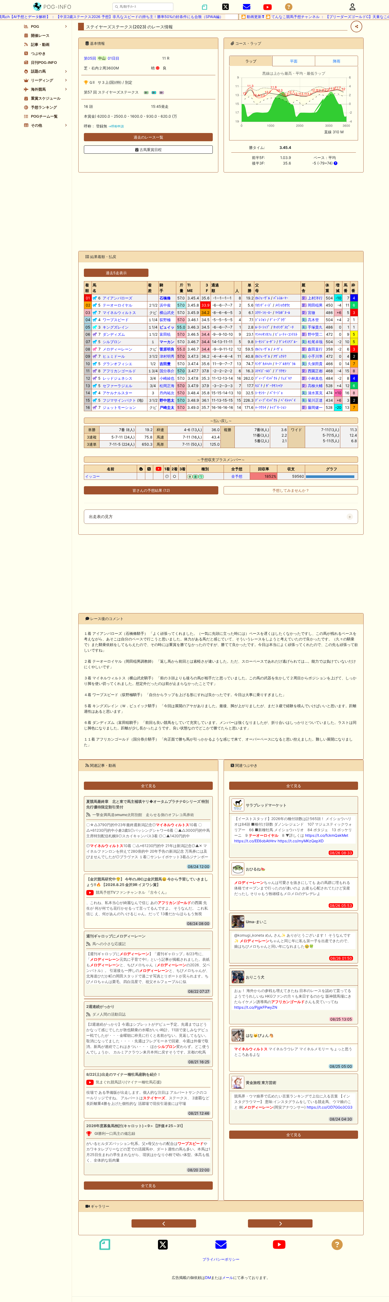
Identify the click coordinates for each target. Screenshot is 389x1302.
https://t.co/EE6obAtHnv (255, 841)
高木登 (312, 319)
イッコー (92, 476)
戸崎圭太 (167, 407)
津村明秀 (167, 356)
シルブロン (112, 341)
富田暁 (165, 334)
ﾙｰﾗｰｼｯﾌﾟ (262, 327)
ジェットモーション (119, 407)
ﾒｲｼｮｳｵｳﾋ (282, 305)
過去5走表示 (116, 273)
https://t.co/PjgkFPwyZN (255, 1007)
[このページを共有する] (356, 26)
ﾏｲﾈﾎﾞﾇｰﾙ (282, 312)
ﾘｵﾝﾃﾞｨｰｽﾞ (263, 305)
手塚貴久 (312, 327)
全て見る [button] (148, 785)
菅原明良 (167, 349)
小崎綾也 (167, 378)
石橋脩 (165, 298)
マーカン (167, 341)
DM (208, 1277)
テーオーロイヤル (117, 305)
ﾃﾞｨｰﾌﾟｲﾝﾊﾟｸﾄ (266, 378)
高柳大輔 (312, 385)
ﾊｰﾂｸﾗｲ (260, 407)
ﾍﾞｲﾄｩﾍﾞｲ (288, 400)
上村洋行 (312, 298)
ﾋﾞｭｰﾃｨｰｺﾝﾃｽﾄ (286, 334)
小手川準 (312, 356)
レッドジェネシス (117, 378)
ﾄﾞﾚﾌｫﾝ (260, 319)
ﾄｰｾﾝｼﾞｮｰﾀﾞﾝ (265, 341)
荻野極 (165, 319)
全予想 (236, 476)
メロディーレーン (117, 349)
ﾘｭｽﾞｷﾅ (286, 378)
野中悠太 (167, 400)
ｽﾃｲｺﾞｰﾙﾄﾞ (263, 371)
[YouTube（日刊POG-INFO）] (267, 7)
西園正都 (312, 371)
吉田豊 (165, 363)
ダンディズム (114, 334)
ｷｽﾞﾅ (259, 385)
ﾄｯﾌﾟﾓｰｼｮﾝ (278, 407)
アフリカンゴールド (119, 371)
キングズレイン (116, 327)
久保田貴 (312, 363)
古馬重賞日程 (150, 149)
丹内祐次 (167, 393)
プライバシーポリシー (220, 1259)
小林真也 (312, 378)
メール (227, 1277)
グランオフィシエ (117, 363)
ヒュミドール (114, 356)
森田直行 (312, 349)
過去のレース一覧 (148, 137)
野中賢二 (312, 334)
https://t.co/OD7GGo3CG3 (329, 1107)
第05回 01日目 (101, 58)
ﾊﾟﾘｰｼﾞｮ (276, 393)
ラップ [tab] (250, 61)
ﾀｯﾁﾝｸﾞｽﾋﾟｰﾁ (283, 327)
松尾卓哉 (312, 341)
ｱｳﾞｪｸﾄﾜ (279, 356)
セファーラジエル (117, 385)
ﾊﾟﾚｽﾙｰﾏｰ (280, 298)
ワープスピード (116, 319)
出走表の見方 (101, 516)
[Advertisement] (221, 212)
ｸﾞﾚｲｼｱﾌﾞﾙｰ (288, 341)
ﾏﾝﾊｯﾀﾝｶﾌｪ (263, 334)
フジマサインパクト (119, 400)
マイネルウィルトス (119, 312)
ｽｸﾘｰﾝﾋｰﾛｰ (263, 312)
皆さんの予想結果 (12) (151, 490)
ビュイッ (167, 327)
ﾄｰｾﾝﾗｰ (260, 393)
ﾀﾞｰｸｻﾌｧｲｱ (274, 385)
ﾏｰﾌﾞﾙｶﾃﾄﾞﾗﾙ (285, 363)
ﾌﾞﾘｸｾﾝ (280, 371)
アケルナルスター (117, 393)
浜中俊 (165, 305)
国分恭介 (167, 371)
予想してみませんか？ (290, 490)
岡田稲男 (312, 305)
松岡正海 (167, 385)
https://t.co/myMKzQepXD (301, 841)
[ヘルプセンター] (288, 7)
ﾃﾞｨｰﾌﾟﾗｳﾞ (278, 319)
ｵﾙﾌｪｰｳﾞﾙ (262, 298)
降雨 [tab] (336, 61)
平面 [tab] (293, 61)
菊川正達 (312, 400)
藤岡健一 (312, 407)
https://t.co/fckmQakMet (326, 835)
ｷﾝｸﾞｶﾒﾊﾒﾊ (263, 363)
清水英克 (312, 393)
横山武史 (167, 312)
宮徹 (312, 312)
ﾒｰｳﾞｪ (278, 349)
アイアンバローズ (117, 298)
